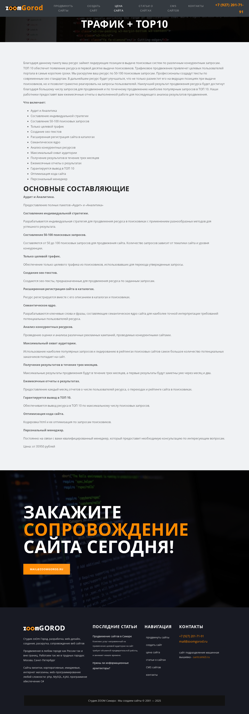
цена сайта (118, 8)
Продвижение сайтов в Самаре (112, 636)
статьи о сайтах (146, 8)
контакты (196, 6)
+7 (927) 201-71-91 (191, 636)
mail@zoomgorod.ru (46, 569)
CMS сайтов (173, 8)
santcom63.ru (201, 657)
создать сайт (93, 8)
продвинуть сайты (63, 8)
